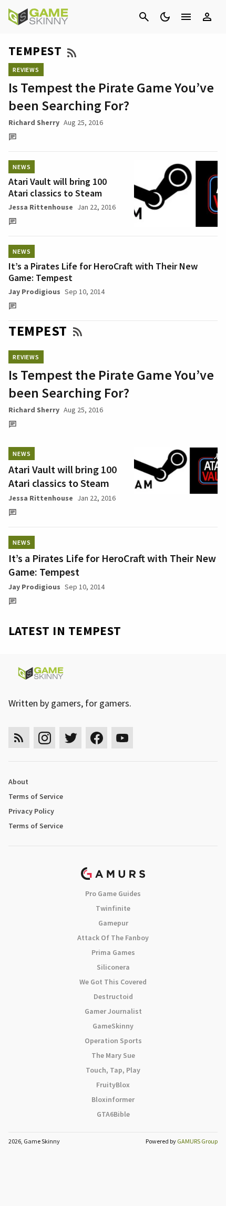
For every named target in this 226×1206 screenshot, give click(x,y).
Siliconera (113, 967)
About (18, 781)
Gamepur (113, 923)
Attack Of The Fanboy (113, 937)
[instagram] (44, 737)
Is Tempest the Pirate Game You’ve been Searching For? (111, 96)
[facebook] (96, 737)
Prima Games (113, 952)
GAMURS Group (197, 1141)
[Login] (207, 16)
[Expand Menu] (186, 16)
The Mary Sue (113, 1055)
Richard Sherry (33, 122)
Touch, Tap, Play (113, 1070)
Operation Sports (113, 1040)
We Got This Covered (113, 981)
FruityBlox (113, 1084)
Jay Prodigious (34, 291)
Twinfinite (113, 908)
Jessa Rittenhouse (40, 207)
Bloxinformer (113, 1099)
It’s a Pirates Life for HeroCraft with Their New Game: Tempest (103, 272)
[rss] (18, 737)
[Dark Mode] (165, 16)
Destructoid (113, 996)
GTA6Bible (113, 1114)
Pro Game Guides (113, 893)
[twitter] (70, 737)
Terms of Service (35, 796)
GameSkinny (113, 1026)
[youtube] (122, 737)
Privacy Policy (31, 811)
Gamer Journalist (113, 1011)
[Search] (144, 16)
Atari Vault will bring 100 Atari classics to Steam (57, 187)
